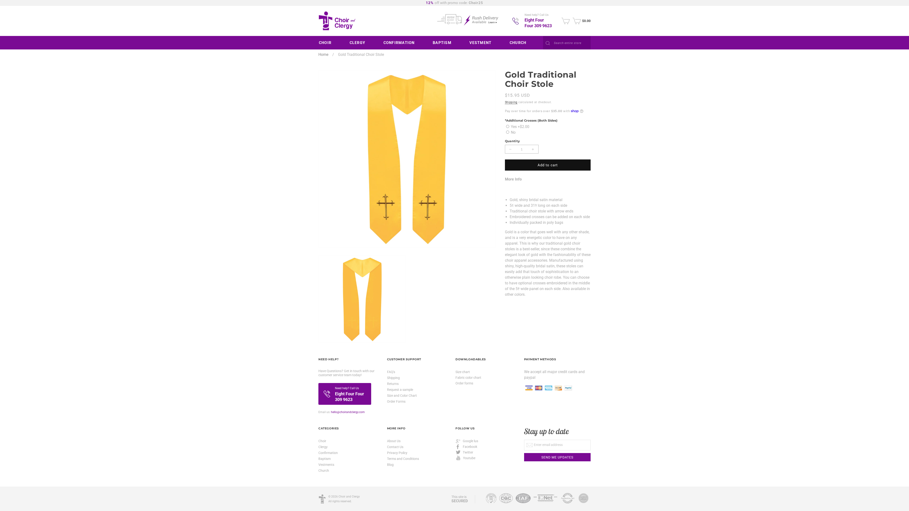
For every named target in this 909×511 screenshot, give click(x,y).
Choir (322, 441)
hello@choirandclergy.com (348, 412)
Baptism (324, 459)
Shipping (511, 102)
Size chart (462, 372)
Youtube (469, 458)
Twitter (468, 452)
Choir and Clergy (349, 496)
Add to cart (548, 165)
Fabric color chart (468, 377)
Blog (390, 465)
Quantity (512, 141)
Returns (393, 384)
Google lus (470, 441)
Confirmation (328, 453)
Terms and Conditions (403, 459)
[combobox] (566, 43)
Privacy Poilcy (397, 453)
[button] (327, 43)
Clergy (323, 447)
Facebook (470, 447)
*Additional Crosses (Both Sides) (531, 120)
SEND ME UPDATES (557, 457)
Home (323, 54)
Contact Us (395, 447)
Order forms (464, 383)
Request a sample (400, 390)
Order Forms (396, 401)
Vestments (326, 465)
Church (323, 470)
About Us (394, 441)
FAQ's (391, 372)
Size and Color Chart (402, 395)
